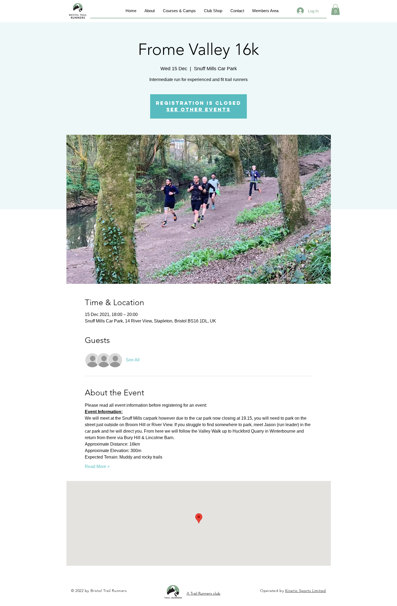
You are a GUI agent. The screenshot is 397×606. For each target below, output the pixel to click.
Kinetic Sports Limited (305, 590)
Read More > (97, 466)
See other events (198, 109)
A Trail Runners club (203, 593)
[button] (335, 9)
